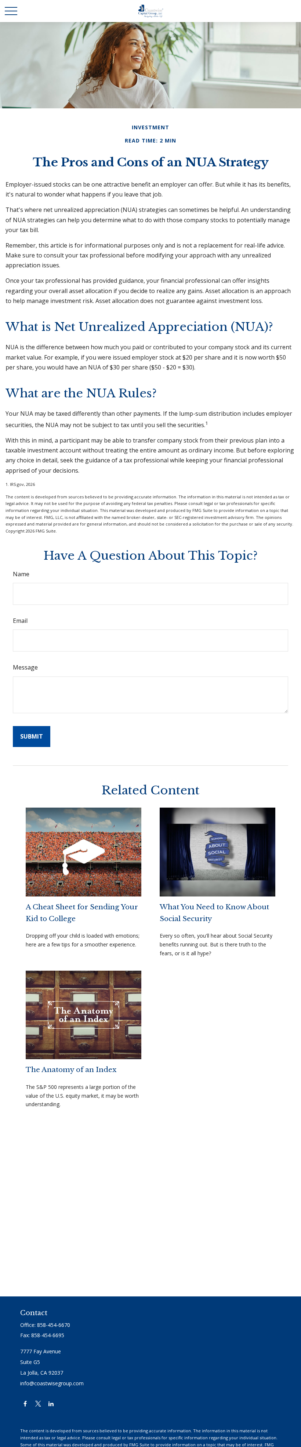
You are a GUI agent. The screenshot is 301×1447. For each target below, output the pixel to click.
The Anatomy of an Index (71, 1069)
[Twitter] (38, 1403)
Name (21, 574)
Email (20, 621)
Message (25, 667)
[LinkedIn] (51, 1403)
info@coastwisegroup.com (52, 1383)
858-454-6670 (53, 1324)
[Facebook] (25, 1403)
